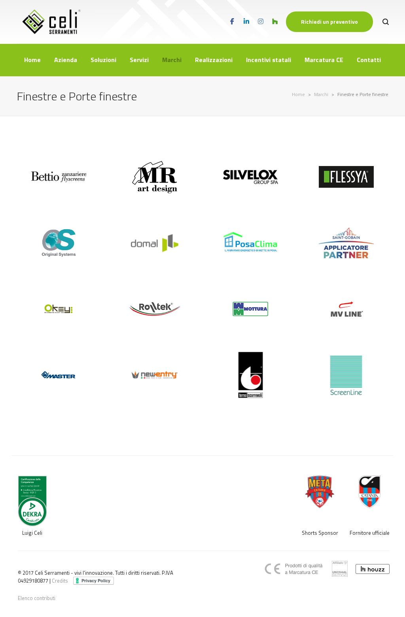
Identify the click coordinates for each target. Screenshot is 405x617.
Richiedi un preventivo (329, 21)
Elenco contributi (36, 598)
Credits (60, 581)
